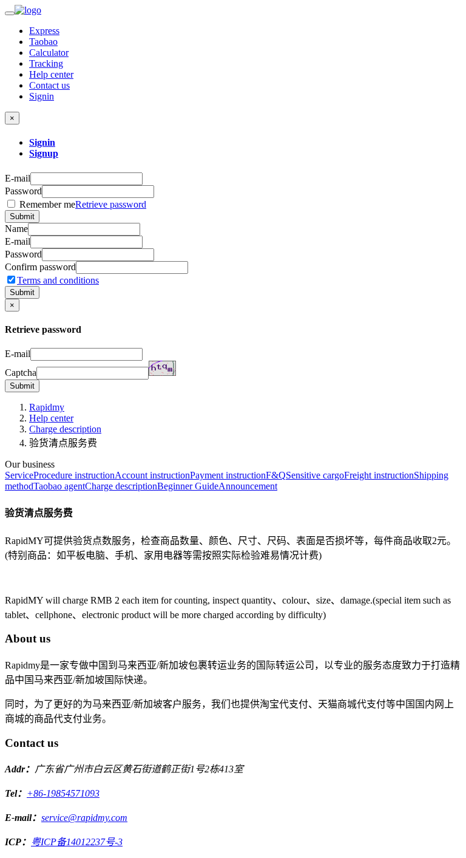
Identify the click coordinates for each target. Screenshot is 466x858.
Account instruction (152, 475)
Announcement (247, 486)
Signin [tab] (42, 142)
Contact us (49, 85)
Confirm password (40, 267)
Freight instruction (379, 475)
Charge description (65, 429)
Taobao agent (59, 486)
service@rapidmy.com (84, 817)
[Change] (162, 368)
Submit (22, 216)
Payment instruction (228, 475)
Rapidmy (46, 407)
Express (44, 31)
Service (19, 475)
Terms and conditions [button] (58, 280)
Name (16, 228)
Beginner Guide (187, 486)
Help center (51, 74)
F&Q (276, 475)
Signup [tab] (43, 153)
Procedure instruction (74, 475)
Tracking (46, 63)
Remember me (81, 204)
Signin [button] (41, 96)
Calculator (49, 52)
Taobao (43, 41)
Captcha (20, 372)
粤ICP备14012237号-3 (77, 842)
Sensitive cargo (315, 475)
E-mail (17, 178)
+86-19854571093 (63, 793)
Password (23, 191)
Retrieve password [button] (110, 204)
